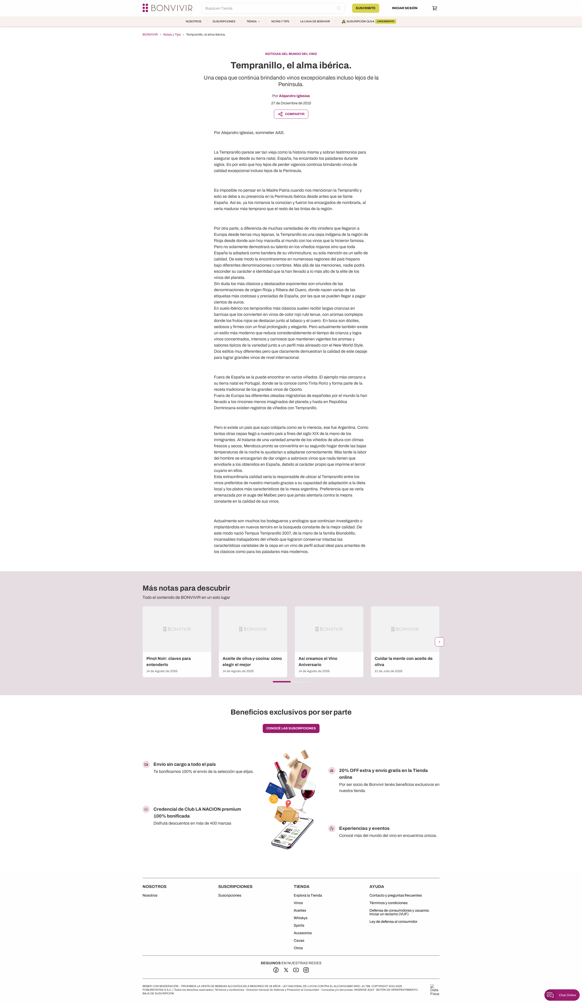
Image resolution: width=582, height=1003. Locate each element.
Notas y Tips (280, 21)
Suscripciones (224, 21)
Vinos (298, 903)
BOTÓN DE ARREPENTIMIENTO (396, 989)
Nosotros (193, 21)
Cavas (299, 940)
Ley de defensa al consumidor (393, 921)
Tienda (252, 21)
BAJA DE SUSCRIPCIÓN (158, 993)
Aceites (300, 910)
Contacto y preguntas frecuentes (395, 895)
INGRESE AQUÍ (364, 989)
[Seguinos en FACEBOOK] (276, 970)
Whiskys (300, 918)
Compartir (294, 114)
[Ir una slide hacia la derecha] (439, 641)
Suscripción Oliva (370, 21)
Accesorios (303, 933)
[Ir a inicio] (168, 8)
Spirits (299, 925)
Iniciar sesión (405, 8)
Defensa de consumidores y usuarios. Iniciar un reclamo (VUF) (399, 912)
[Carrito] (434, 8)
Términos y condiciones (388, 903)
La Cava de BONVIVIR (315, 21)
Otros (298, 948)
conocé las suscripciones (291, 728)
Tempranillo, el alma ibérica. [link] (206, 34)
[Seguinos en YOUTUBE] (296, 970)
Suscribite (366, 8)
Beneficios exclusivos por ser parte (291, 712)
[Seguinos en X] (286, 970)
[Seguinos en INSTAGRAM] (306, 970)
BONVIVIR (150, 34)
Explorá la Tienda (308, 895)
